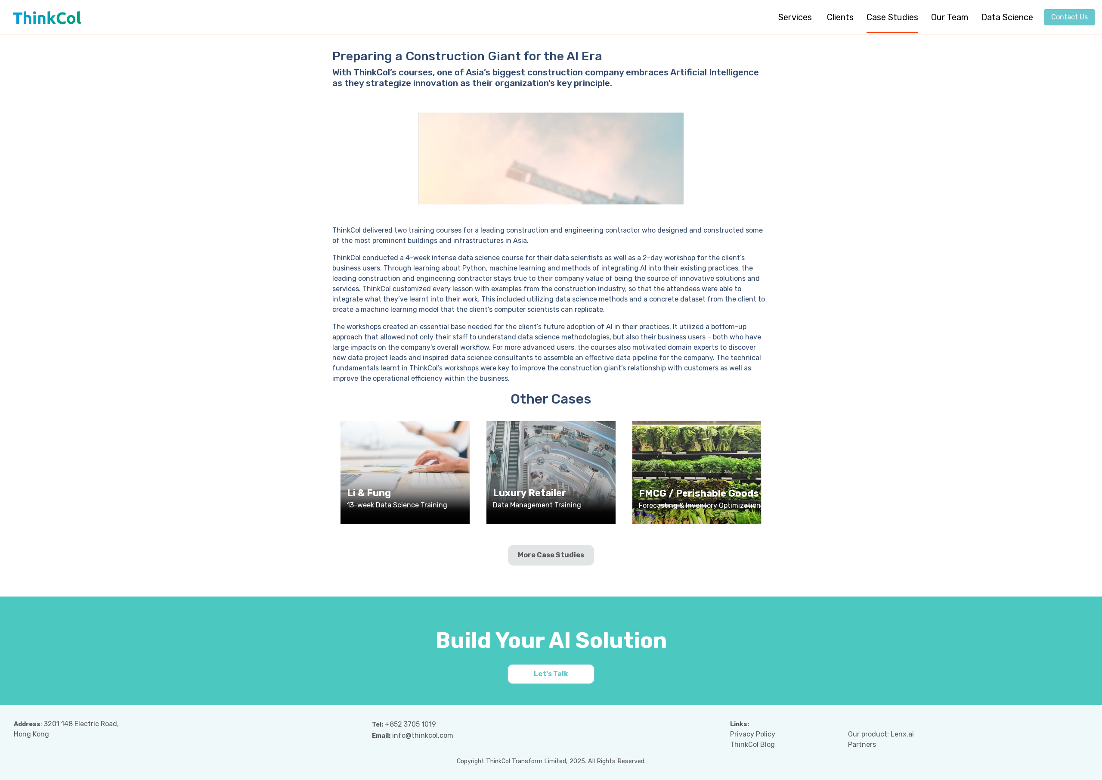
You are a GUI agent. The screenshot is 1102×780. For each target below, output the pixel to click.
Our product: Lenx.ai (881, 734)
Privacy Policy (752, 734)
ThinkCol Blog (752, 744)
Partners (862, 744)
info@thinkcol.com (422, 735)
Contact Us (1069, 17)
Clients (840, 17)
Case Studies (892, 17)
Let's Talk (551, 674)
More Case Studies (551, 555)
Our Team (949, 17)
